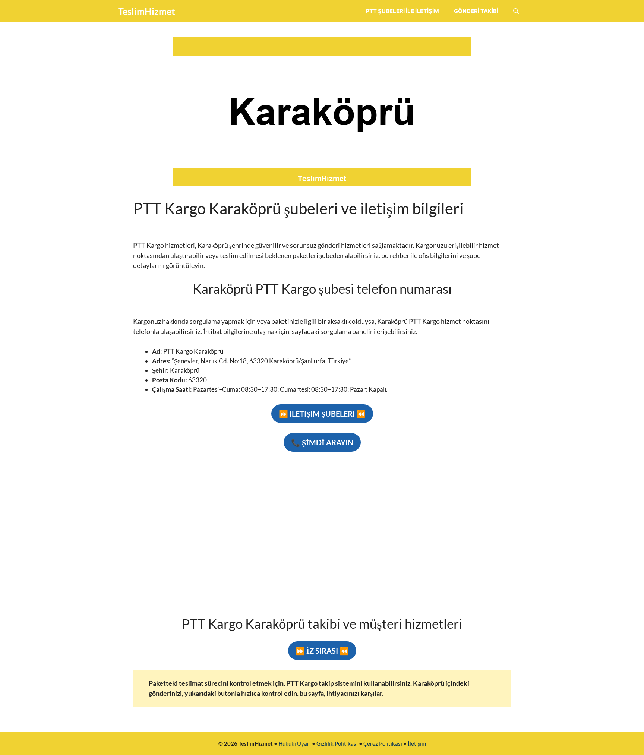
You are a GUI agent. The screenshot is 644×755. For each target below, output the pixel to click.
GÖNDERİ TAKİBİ (476, 11)
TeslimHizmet (146, 11)
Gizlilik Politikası (337, 743)
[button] (516, 11)
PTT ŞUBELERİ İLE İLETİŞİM (402, 11)
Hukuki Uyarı (294, 743)
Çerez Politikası (382, 743)
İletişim (417, 743)
